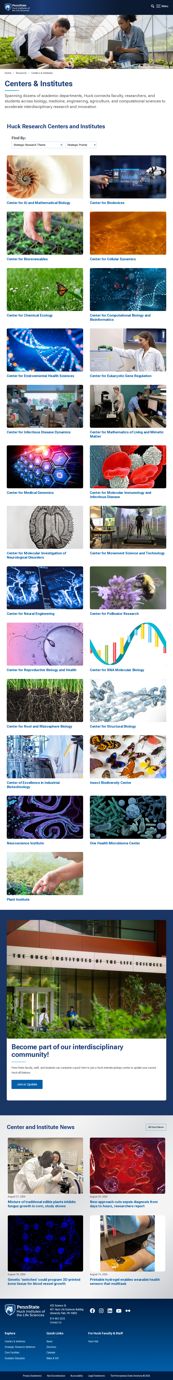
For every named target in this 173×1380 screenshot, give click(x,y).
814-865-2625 (57, 1318)
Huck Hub (93, 1341)
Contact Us (55, 1322)
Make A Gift (52, 1358)
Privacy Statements (32, 1375)
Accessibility (76, 1375)
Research (21, 73)
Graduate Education (15, 1358)
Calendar (50, 1352)
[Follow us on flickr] (128, 1312)
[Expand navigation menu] (153, 5)
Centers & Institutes (42, 73)
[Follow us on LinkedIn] (110, 1312)
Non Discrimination (56, 1375)
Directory (51, 1347)
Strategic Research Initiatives (20, 1347)
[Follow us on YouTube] (119, 1312)
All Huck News (156, 1127)
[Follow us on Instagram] (101, 1312)
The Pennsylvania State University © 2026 (130, 1375)
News (49, 1341)
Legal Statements (96, 1375)
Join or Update (27, 1084)
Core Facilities (12, 1352)
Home (8, 73)
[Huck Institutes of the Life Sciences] (20, 7)
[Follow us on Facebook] (93, 1312)
